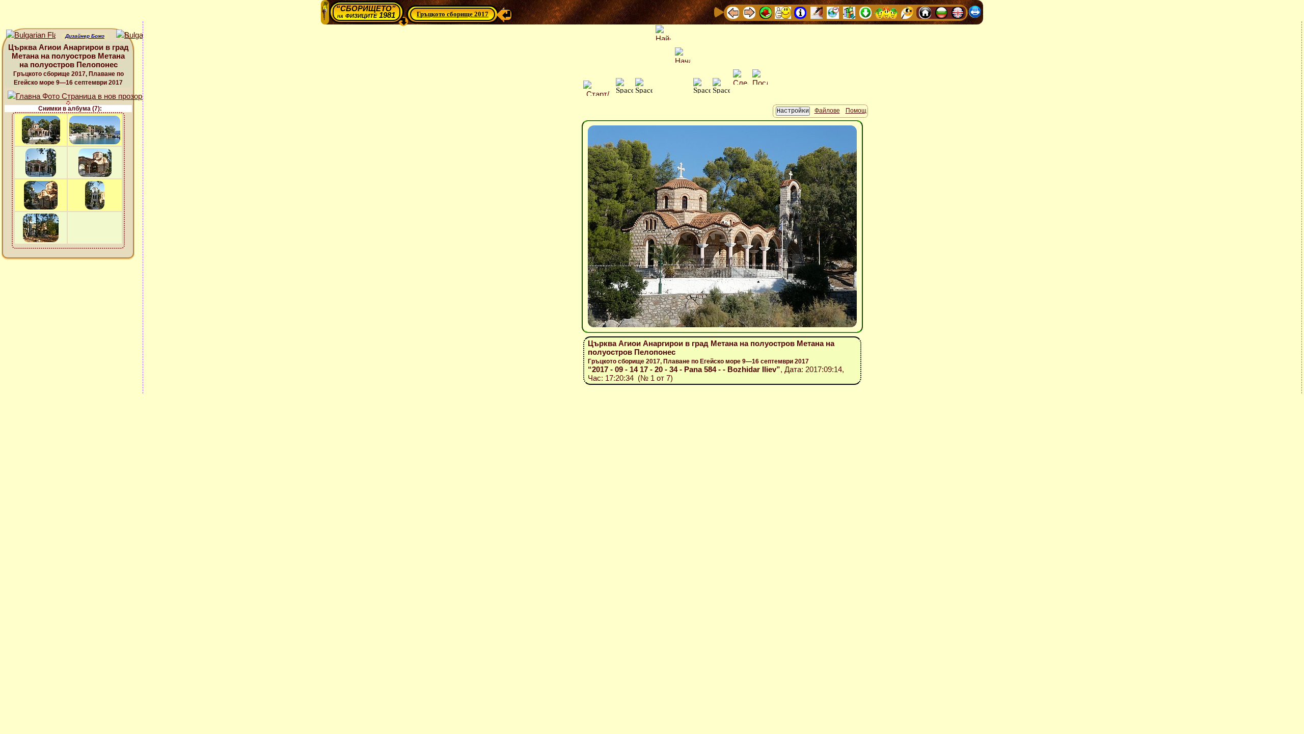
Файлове (827, 110)
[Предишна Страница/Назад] (733, 12)
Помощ (856, 110)
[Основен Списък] (765, 12)
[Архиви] (849, 12)
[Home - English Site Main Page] (958, 12)
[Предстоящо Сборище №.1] (783, 12)
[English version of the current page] (31, 35)
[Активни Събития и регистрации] (833, 12)
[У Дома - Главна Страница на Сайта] (925, 12)
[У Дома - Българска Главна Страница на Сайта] (941, 12)
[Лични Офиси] (816, 12)
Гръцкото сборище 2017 (452, 14)
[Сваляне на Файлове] (865, 12)
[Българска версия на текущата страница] (141, 35)
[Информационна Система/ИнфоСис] (800, 12)
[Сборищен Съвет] (886, 12)
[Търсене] (907, 12)
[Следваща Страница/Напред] (749, 12)
